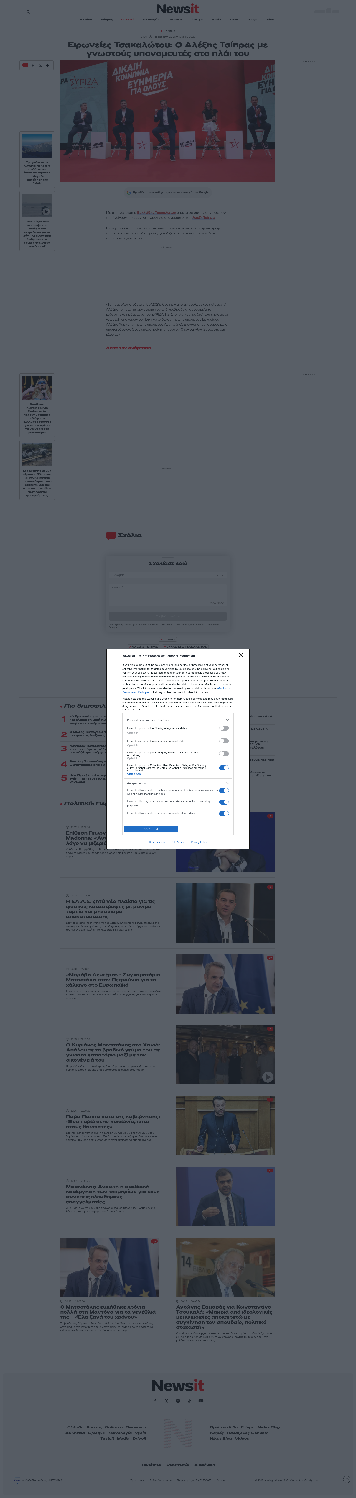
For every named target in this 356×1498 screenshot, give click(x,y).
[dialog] (178, 749)
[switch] (224, 728)
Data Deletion (157, 842)
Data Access (178, 842)
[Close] (242, 656)
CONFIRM (151, 829)
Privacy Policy (199, 842)
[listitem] (178, 720)
